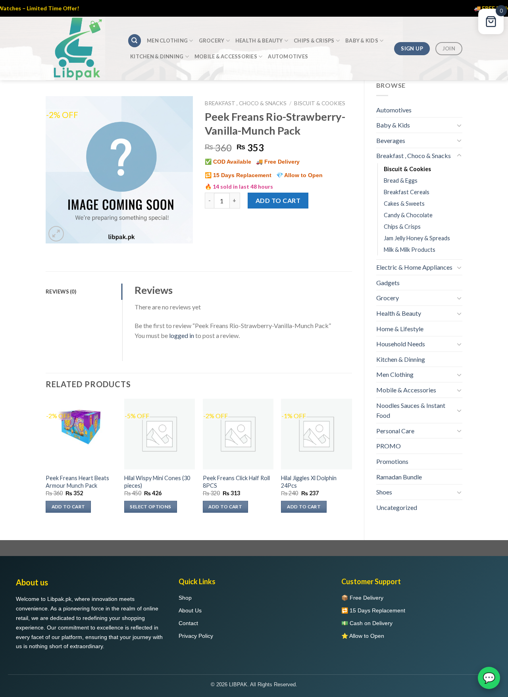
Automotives (288, 56)
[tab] (84, 291)
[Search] (134, 40)
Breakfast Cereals (406, 192)
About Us (190, 610)
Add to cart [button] (68, 506)
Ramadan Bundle (399, 477)
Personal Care (395, 430)
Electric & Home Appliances (414, 267)
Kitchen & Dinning (156, 56)
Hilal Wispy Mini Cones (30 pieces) (157, 482)
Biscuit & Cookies (407, 169)
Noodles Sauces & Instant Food (410, 410)
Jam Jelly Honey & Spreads (417, 238)
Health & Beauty (259, 40)
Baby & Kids (361, 40)
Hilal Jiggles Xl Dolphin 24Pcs (309, 482)
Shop (185, 598)
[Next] (352, 463)
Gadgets (388, 282)
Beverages (390, 140)
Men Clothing (167, 40)
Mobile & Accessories (225, 56)
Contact (188, 623)
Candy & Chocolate (408, 215)
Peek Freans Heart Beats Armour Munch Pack (77, 482)
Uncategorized (396, 507)
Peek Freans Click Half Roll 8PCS (236, 482)
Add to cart (278, 200)
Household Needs (400, 344)
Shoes (384, 492)
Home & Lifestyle (399, 328)
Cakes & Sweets (404, 203)
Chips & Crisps (314, 40)
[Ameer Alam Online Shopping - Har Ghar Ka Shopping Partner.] (80, 48)
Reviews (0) (61, 291)
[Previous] (46, 463)
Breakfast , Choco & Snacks (413, 155)
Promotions (392, 461)
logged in (181, 335)
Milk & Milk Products (409, 249)
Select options (150, 506)
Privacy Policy (196, 636)
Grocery (212, 40)
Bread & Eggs (401, 180)
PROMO (388, 446)
